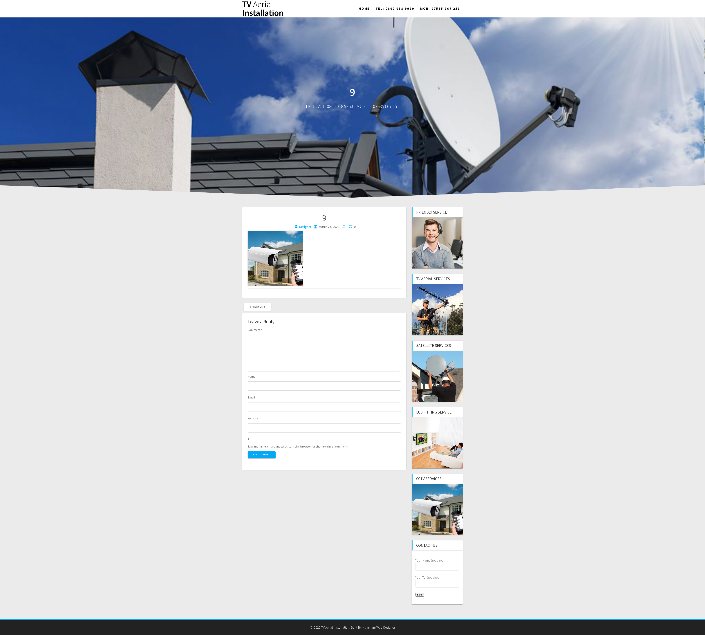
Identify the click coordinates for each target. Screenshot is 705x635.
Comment (255, 330)
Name (251, 376)
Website (253, 418)
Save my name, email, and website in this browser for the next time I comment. (298, 446)
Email (251, 397)
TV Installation (263, 8)
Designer (305, 227)
